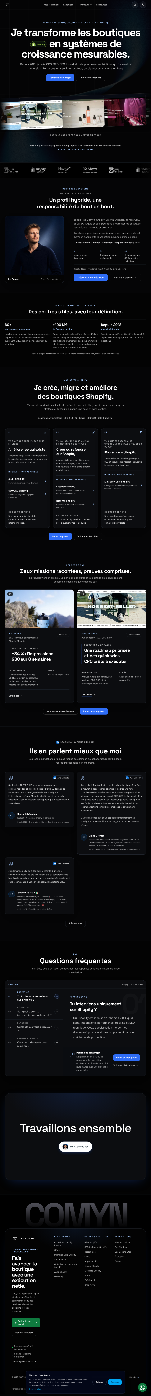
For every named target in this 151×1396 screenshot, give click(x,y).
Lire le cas (14, 695)
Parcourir (84, 4)
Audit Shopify (60, 1272)
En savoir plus (35, 1389)
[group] (75, 112)
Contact (118, 1261)
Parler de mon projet (60, 77)
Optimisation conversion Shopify (65, 1265)
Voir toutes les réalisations (60, 711)
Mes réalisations (51, 4)
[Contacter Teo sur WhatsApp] (142, 1387)
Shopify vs (89, 1285)
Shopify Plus (60, 1259)
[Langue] (143, 4)
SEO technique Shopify (95, 1247)
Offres (57, 1250)
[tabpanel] (104, 1018)
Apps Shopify (91, 1261)
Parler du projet (60, 536)
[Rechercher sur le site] (135, 4)
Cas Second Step (123, 1252)
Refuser (99, 1382)
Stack (87, 1275)
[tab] (34, 996)
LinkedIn (132, 1377)
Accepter (115, 1382)
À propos (119, 1256)
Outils (87, 1256)
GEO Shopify (90, 1242)
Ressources (101, 4)
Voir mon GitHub (123, 277)
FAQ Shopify (90, 1280)
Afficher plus (75, 923)
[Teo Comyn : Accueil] (7, 4)
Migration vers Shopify (65, 1254)
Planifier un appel (24, 1332)
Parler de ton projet (24, 1322)
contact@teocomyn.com (24, 1361)
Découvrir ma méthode (91, 277)
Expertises (68, 4)
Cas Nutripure (121, 1247)
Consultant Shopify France (63, 1244)
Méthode (58, 1276)
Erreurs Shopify (91, 1266)
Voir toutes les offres (88, 536)
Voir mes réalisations (90, 77)
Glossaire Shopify (92, 1270)
